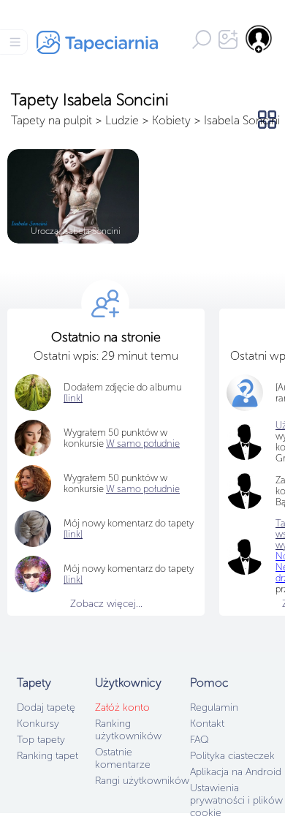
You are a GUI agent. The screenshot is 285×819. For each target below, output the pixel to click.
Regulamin (214, 707)
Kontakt (207, 723)
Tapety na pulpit (51, 120)
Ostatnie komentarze (123, 758)
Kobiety (171, 120)
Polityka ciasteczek (232, 756)
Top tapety (41, 739)
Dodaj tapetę (46, 707)
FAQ (199, 739)
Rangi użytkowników (142, 780)
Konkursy (38, 723)
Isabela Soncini (242, 120)
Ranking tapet (47, 756)
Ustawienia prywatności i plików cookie (236, 800)
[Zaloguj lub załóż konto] (259, 38)
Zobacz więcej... (106, 603)
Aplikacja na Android (235, 772)
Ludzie (122, 120)
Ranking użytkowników (128, 729)
